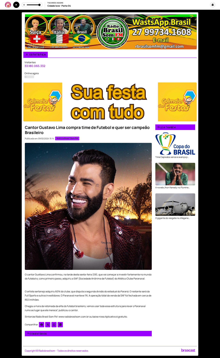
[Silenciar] (24, 5)
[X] (47, 324)
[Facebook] (41, 324)
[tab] (101, 119)
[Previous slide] (27, 102)
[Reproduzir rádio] (16, 5)
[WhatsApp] (54, 324)
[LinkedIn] (60, 324)
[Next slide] (192, 102)
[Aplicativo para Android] (212, 4)
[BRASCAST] (188, 350)
